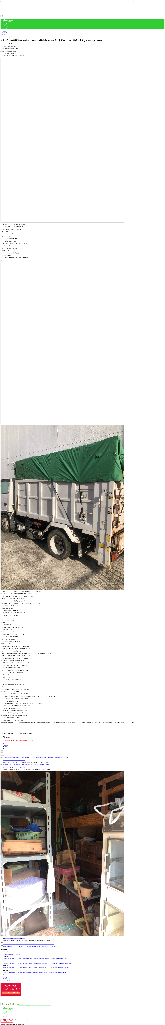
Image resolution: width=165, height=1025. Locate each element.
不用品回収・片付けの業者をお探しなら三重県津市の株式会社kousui (35, 1005)
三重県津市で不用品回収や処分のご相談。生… (14, 767)
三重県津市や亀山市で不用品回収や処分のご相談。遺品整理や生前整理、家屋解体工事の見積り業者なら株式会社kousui (30, 946)
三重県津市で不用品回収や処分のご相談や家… (14, 938)
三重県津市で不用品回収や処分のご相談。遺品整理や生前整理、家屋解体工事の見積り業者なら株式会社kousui (28, 944)
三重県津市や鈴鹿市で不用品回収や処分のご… (14, 760)
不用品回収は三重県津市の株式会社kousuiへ (13, 954)
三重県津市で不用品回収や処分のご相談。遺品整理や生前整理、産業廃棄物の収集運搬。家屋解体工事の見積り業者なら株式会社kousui (34, 972)
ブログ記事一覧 (6, 980)
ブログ (7, 11)
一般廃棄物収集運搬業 (11, 5)
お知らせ (13, 752)
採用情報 (8, 7)
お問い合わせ (9, 10)
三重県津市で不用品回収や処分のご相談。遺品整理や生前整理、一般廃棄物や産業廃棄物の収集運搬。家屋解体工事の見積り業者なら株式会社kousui (37, 958)
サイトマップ (9, 13)
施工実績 (5, 978)
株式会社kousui (6, 752)
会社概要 (8, 9)
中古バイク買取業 (10, 6)
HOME (7, 3)
